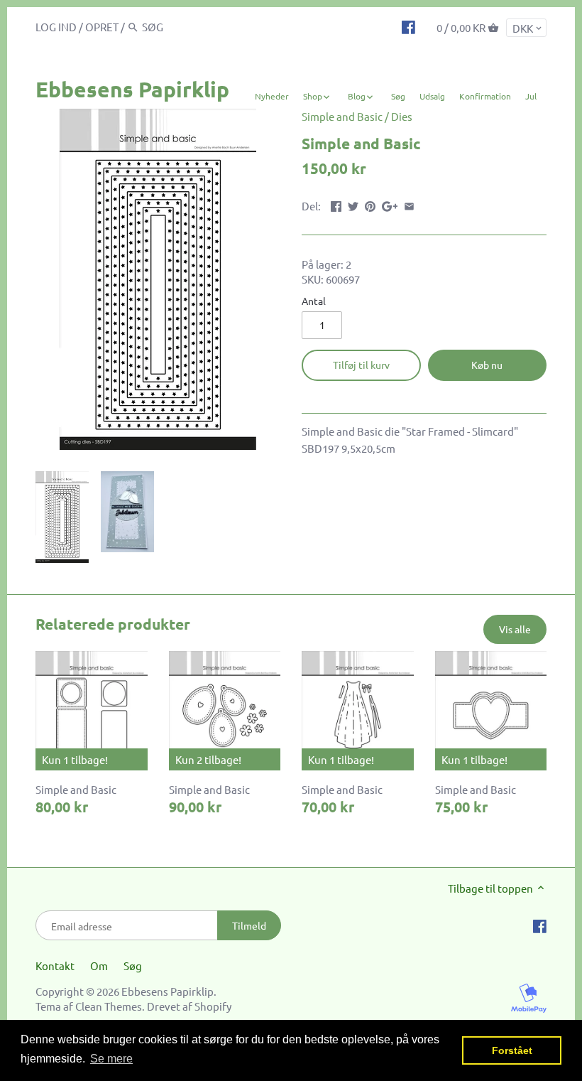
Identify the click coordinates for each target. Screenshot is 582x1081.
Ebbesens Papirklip (132, 89)
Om (99, 965)
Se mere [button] (111, 1059)
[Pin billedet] (370, 204)
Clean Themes (108, 1006)
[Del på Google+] (390, 204)
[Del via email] (409, 204)
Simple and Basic (342, 116)
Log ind (56, 26)
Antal (314, 300)
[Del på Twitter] (353, 204)
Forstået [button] (512, 1050)
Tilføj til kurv (361, 364)
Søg (132, 965)
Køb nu (487, 364)
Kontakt (55, 965)
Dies (401, 116)
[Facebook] (408, 26)
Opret (102, 26)
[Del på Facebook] (336, 204)
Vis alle (515, 629)
